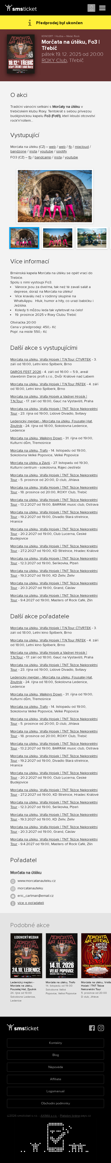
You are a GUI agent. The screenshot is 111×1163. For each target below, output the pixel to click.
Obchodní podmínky (55, 1103)
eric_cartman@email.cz (36, 895)
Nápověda (55, 1067)
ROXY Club (54, 60)
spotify (61, 151)
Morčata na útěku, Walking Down (36, 438)
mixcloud (82, 147)
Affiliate (55, 1079)
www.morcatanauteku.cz (37, 881)
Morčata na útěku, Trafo (29, 450)
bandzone (18, 151)
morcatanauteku (30, 888)
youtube (46, 151)
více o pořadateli (31, 903)
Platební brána (70, 1116)
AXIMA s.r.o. (49, 1116)
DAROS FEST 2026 (25, 372)
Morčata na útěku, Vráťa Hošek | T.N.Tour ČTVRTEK (50, 359)
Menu (102, 8)
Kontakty (55, 1043)
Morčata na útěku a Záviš (30, 463)
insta (33, 151)
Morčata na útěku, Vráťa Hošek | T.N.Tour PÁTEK (48, 384)
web (52, 147)
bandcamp (43, 157)
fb (70, 147)
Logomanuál (55, 1091)
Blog (55, 1055)
